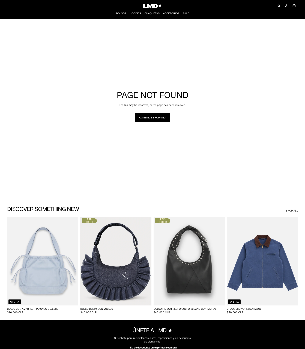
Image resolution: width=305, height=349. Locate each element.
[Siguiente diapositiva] (73, 261)
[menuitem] (121, 13)
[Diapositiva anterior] (12, 261)
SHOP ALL (292, 210)
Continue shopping (152, 117)
